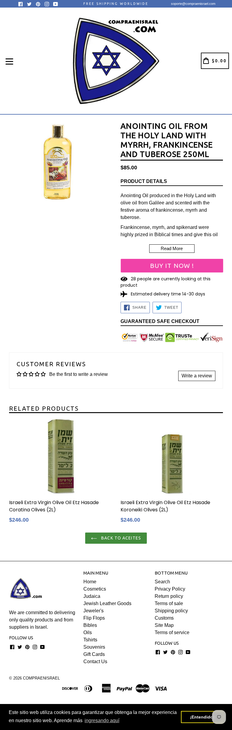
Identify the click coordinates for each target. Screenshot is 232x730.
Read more (172, 248)
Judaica (91, 596)
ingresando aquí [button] (102, 720)
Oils (87, 632)
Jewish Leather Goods (107, 603)
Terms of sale (169, 603)
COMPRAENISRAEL (41, 678)
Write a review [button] (197, 375)
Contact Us (95, 661)
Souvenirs (94, 647)
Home (89, 581)
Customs (164, 618)
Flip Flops (94, 618)
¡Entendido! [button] (202, 717)
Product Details (144, 181)
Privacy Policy (170, 588)
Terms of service (172, 632)
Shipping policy (171, 610)
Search (162, 581)
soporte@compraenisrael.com (193, 3)
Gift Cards (94, 654)
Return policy (169, 596)
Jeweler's (93, 610)
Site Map (164, 625)
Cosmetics (94, 588)
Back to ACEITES (120, 538)
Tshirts (90, 639)
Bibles (90, 625)
